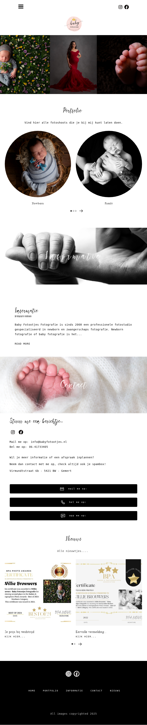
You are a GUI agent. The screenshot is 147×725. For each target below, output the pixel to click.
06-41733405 (38, 446)
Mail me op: (77, 488)
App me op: (78, 515)
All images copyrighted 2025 (73, 713)
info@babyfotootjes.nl (49, 441)
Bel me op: (78, 502)
